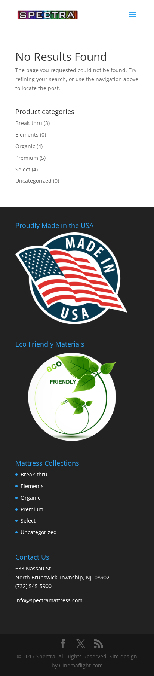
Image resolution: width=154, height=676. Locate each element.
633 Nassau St (33, 568)
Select (22, 169)
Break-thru (28, 123)
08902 (102, 577)
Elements (26, 134)
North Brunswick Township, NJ (53, 577)
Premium (26, 157)
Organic (25, 146)
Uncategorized (33, 180)
